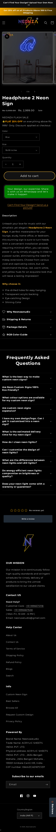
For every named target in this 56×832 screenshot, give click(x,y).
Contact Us (12, 642)
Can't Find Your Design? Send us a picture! (27, 206)
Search (10, 675)
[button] (3, 23)
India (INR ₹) (26, 815)
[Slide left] (21, 91)
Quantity (6, 157)
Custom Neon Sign (16, 694)
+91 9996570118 (35, 605)
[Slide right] (34, 91)
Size (4, 144)
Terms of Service (15, 648)
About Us (11, 635)
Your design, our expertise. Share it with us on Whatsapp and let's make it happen (28, 191)
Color (5, 131)
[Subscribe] (46, 784)
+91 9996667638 (23, 609)
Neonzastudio (31, 827)
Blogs (9, 669)
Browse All (12, 707)
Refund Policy (14, 662)
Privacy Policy (14, 721)
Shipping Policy (15, 655)
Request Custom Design (19, 714)
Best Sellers (12, 701)
